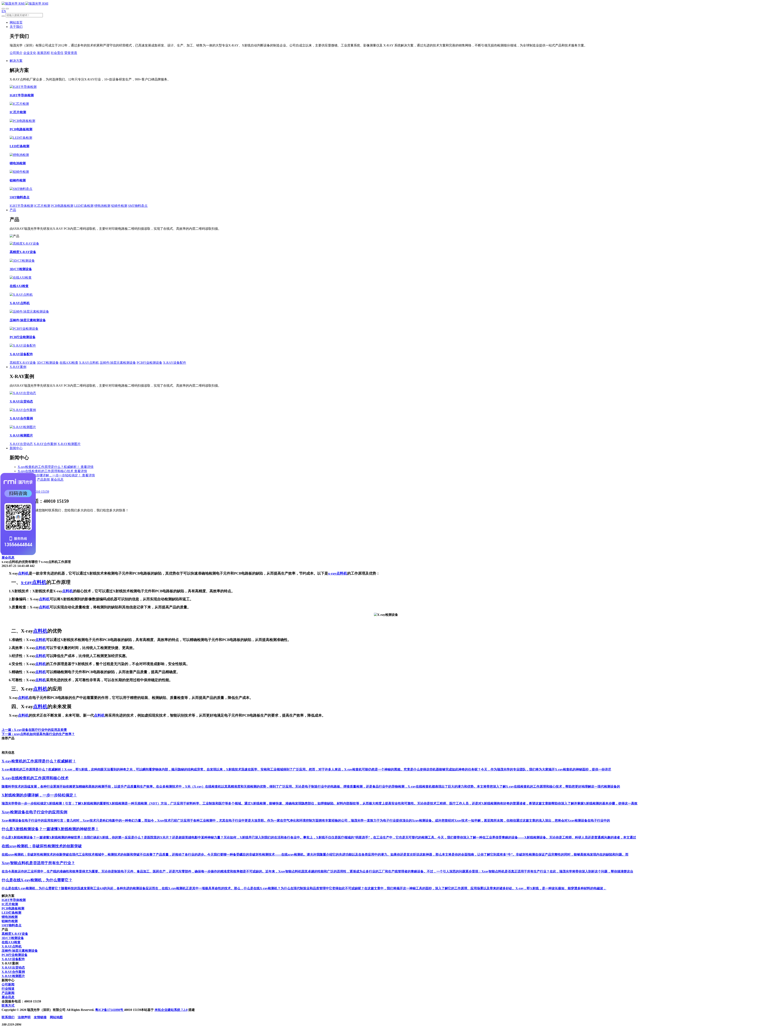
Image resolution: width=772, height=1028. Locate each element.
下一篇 (38, 734)
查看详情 (87, 467)
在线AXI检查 (69, 362)
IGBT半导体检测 (21, 205)
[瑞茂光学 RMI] (25, 3)
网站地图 (56, 1017)
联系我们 (8, 1017)
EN (4, 11)
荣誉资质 (70, 53)
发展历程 (43, 53)
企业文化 (29, 53)
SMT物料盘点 (138, 205)
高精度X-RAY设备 (23, 362)
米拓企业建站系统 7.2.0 (171, 1010)
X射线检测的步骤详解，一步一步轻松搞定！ (50, 475)
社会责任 (57, 53)
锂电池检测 (102, 205)
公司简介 (16, 53)
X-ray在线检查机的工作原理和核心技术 (46, 471)
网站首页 (16, 22)
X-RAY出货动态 (21, 444)
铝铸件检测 (119, 205)
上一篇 (34, 729)
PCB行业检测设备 (149, 362)
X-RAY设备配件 (174, 362)
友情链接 (40, 1017)
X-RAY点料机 (89, 362)
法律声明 (24, 1017)
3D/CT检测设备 (48, 362)
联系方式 (8, 1005)
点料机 (23, 573)
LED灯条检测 (83, 205)
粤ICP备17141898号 (109, 1010)
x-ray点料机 (337, 573)
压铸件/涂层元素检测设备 (118, 362)
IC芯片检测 (42, 205)
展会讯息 (57, 479)
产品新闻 (43, 479)
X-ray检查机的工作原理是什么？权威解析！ (49, 467)
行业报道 (8, 988)
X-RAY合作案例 (45, 444)
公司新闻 (8, 984)
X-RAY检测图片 (69, 444)
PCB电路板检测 (62, 205)
